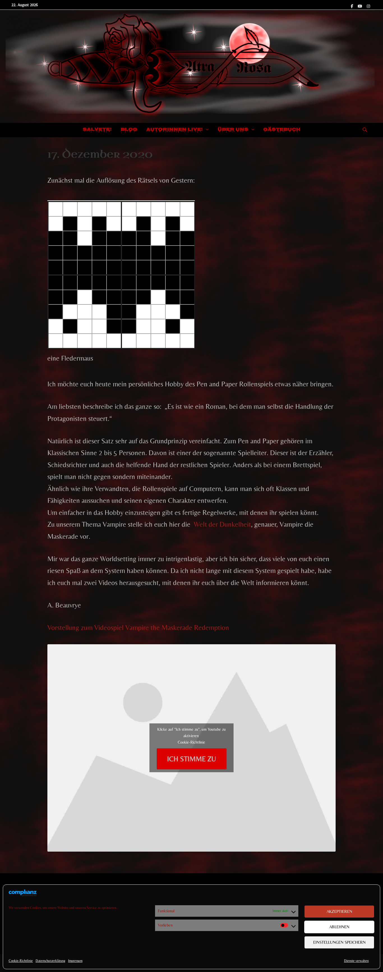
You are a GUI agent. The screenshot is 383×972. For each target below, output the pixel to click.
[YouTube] (360, 5)
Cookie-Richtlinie (21, 961)
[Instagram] (368, 5)
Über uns (233, 130)
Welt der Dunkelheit (222, 524)
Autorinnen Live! (174, 130)
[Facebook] (352, 5)
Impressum (75, 961)
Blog (129, 130)
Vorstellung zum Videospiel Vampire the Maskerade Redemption (138, 627)
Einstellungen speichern (339, 942)
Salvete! (97, 130)
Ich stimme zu (191, 759)
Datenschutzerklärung (50, 961)
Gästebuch (281, 130)
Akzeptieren (339, 911)
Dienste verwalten (356, 961)
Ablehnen (339, 926)
